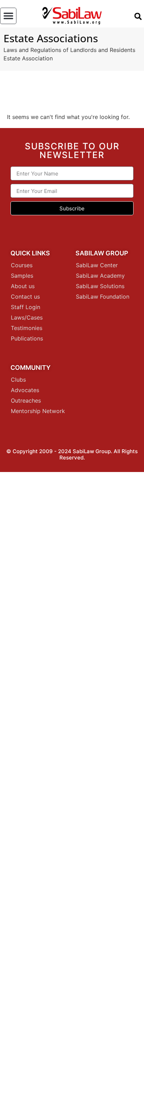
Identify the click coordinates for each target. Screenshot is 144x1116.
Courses (22, 265)
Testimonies (26, 327)
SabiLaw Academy (100, 275)
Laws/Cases (27, 317)
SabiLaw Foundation (102, 296)
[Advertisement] (72, 794)
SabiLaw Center (97, 265)
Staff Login (25, 307)
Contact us (25, 296)
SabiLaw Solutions (100, 286)
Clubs (18, 379)
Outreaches (26, 400)
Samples (22, 275)
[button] (8, 16)
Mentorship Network (38, 410)
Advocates (25, 390)
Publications (27, 338)
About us (23, 286)
